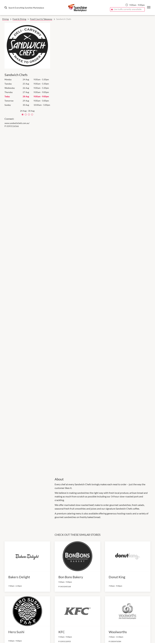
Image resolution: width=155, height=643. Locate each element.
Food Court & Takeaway (41, 19)
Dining (5, 19)
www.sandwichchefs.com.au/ (17, 123)
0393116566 (13, 126)
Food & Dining (19, 19)
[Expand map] (102, 248)
